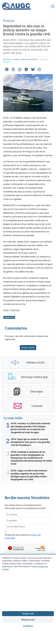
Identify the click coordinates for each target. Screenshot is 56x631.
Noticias (8, 20)
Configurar (28, 626)
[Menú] (52, 6)
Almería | (16, 59)
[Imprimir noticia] (39, 69)
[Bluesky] (32, 69)
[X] (13, 69)
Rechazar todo (28, 620)
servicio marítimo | (30, 59)
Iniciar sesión (28, 347)
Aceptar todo (28, 613)
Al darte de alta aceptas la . (23, 536)
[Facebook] (6, 69)
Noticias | (7, 59)
